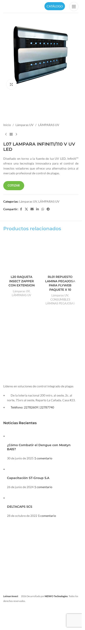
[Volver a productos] (11, 134)
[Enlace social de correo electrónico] (32, 209)
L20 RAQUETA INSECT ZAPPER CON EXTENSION (21, 281)
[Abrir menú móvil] (74, 6)
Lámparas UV (24, 125)
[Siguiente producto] (16, 134)
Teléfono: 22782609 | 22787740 (32, 407)
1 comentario (43, 458)
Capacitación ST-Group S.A (28, 478)
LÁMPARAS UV (48, 125)
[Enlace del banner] (21, 340)
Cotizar (14, 185)
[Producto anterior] (5, 134)
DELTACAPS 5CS (19, 507)
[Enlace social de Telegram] (48, 209)
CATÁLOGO (55, 6)
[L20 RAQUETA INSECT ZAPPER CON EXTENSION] (21, 254)
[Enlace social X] (26, 209)
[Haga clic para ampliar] (11, 84)
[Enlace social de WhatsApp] (42, 209)
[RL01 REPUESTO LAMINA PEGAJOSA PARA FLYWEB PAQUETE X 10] (60, 254)
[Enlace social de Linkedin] (37, 209)
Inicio (7, 125)
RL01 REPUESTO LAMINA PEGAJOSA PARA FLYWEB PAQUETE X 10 (60, 283)
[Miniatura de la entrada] (15, 436)
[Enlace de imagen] (36, 367)
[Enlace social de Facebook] (21, 209)
